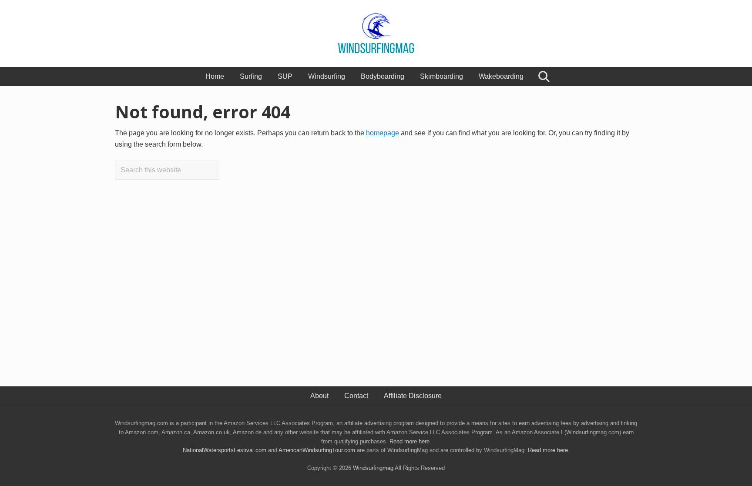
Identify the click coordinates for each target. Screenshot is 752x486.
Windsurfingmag (373, 468)
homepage (382, 133)
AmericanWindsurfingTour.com (317, 450)
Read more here (409, 441)
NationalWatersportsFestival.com (224, 450)
